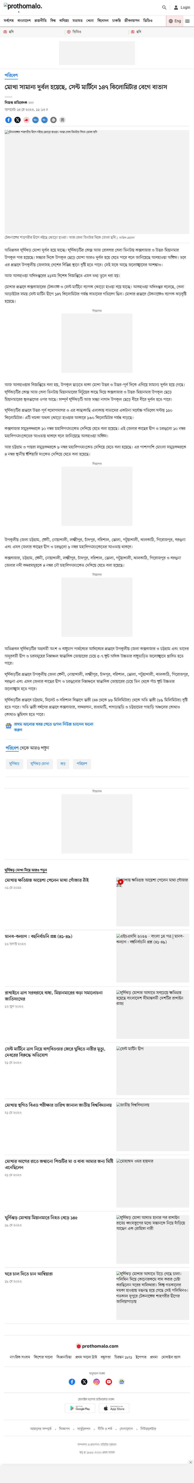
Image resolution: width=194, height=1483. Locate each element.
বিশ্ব (53, 21)
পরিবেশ (11, 75)
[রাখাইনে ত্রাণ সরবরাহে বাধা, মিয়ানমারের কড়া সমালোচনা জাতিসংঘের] (152, 1014)
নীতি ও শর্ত (105, 1429)
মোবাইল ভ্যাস (171, 1357)
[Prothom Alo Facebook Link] (74, 1382)
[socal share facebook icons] (9, 122)
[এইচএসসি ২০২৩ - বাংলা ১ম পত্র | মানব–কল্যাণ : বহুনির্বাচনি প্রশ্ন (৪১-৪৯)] (152, 958)
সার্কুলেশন (83, 1429)
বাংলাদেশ (24, 21)
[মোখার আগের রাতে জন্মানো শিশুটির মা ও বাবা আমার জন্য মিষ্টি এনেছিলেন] (152, 1183)
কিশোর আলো (43, 1357)
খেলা (90, 21)
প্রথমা (154, 1357)
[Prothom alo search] (164, 7)
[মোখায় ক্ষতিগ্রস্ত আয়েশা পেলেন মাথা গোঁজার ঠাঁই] (152, 902)
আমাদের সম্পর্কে (41, 1429)
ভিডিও (147, 21)
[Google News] (121, 1383)
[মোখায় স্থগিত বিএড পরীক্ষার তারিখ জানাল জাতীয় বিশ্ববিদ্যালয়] (152, 1127)
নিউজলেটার (148, 1429)
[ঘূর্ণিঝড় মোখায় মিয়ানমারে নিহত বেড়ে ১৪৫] (152, 1239)
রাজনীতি (41, 21)
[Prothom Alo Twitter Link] (86, 1382)
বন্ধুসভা (106, 1357)
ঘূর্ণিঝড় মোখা (40, 764)
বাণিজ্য (64, 21)
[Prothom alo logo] (97, 1348)
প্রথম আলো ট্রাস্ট (86, 1357)
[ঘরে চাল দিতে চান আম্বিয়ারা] (152, 1295)
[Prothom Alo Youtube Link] (111, 1382)
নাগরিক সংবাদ (20, 1357)
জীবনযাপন (132, 21)
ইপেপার (141, 1357)
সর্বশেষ (9, 21)
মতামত (78, 21)
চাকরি (116, 21)
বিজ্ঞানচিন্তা (64, 1357)
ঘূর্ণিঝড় (14, 764)
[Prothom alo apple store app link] (114, 1409)
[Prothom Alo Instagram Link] (99, 1382)
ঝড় (63, 764)
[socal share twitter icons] (18, 122)
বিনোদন (103, 21)
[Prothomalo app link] (80, 1409)
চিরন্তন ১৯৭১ (123, 1357)
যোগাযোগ (126, 1429)
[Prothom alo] (24, 7)
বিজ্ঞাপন (64, 1429)
